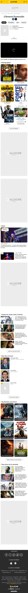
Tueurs (7, 123)
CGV (3, 578)
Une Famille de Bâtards (7, 82)
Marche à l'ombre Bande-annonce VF (21, 437)
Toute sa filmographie (14, 128)
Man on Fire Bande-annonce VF (7, 419)
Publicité (21, 576)
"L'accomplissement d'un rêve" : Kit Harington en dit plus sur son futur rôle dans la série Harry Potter (21, 318)
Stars (5, 13)
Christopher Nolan (14, 358)
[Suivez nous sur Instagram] (14, 554)
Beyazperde (21, 570)
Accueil (2, 13)
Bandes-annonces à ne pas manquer (14, 459)
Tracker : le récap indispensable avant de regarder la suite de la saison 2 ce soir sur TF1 (21, 343)
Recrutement (15, 576)
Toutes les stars (10, 13)
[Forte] (20, 93)
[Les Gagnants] (7, 93)
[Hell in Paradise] (20, 73)
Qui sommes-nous (9, 576)
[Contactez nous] (21, 554)
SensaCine (12, 570)
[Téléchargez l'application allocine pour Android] (16, 563)
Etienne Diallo (13, 382)
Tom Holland (13, 370)
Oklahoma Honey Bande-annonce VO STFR (21, 455)
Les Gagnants (7, 102)
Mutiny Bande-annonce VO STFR (21, 419)
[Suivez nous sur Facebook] (6, 554)
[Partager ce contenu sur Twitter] (16, 19)
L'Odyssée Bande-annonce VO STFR (7, 455)
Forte (21, 102)
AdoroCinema (5, 572)
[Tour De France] (20, 114)
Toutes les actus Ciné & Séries (14, 351)
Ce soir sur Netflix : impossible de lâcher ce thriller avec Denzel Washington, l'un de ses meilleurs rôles (20, 469)
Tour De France (20, 123)
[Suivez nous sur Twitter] (10, 554)
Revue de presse (10, 579)
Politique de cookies (9, 578)
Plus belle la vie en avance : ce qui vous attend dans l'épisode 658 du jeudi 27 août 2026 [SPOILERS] (21, 326)
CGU (25, 576)
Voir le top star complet (14, 397)
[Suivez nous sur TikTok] (18, 554)
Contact (3, 576)
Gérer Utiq (14, 581)
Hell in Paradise (20, 82)
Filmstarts (3, 570)
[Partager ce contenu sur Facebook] (13, 19)
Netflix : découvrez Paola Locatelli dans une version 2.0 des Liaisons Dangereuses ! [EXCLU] (21, 256)
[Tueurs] (7, 114)
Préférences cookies (17, 578)
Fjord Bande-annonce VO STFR (7, 437)
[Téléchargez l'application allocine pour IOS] (12, 563)
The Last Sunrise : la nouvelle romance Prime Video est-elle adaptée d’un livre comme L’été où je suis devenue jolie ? (21, 335)
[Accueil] (13, 2)
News (3, 226)
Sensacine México (18, 572)
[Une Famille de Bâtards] (7, 73)
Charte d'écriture (18, 579)
